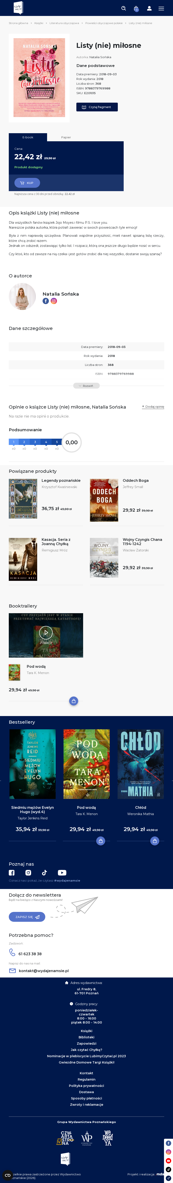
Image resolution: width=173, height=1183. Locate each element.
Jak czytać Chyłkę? (86, 1050)
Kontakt (86, 1073)
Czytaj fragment (100, 107)
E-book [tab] (28, 137)
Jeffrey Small (133, 487)
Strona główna (18, 23)
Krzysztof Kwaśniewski (59, 487)
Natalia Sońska (100, 57)
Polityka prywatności (86, 1086)
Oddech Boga (136, 480)
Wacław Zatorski (136, 550)
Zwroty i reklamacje (86, 1105)
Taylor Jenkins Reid (33, 818)
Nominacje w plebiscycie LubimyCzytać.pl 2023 (86, 1056)
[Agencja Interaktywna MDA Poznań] (160, 1174)
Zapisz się (24, 917)
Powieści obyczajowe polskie (104, 23)
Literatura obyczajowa (64, 23)
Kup (30, 183)
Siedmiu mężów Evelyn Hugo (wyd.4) (32, 809)
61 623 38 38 (30, 954)
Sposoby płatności (86, 1098)
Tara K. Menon (38, 673)
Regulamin (87, 1079)
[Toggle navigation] (123, 8)
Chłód (140, 807)
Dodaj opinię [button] (155, 406)
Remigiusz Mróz (55, 550)
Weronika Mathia (140, 814)
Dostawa (86, 1092)
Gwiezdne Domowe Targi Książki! (86, 1062)
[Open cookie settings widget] (7, 1175)
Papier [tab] (66, 137)
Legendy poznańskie (61, 480)
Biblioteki (86, 1037)
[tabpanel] (32, 785)
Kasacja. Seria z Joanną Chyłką (56, 541)
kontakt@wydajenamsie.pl (43, 971)
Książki (38, 23)
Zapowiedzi (86, 1043)
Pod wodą (36, 666)
